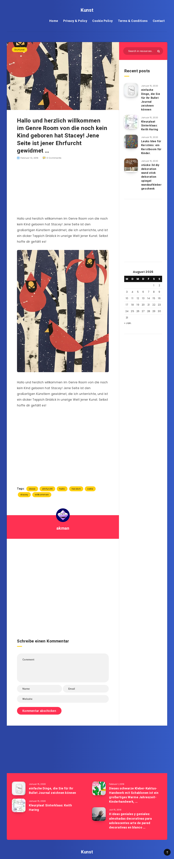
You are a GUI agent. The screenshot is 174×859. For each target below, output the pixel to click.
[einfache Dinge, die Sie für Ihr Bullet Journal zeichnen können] (131, 90)
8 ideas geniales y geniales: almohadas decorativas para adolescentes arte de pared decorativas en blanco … (130, 820)
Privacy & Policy (75, 21)
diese (32, 488)
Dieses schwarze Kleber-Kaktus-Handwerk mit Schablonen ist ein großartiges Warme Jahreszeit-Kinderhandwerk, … (134, 795)
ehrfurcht (47, 488)
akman (62, 528)
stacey (24, 494)
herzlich (76, 488)
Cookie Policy (102, 21)
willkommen (42, 494)
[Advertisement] (63, 189)
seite (90, 488)
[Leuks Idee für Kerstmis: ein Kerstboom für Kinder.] (131, 141)
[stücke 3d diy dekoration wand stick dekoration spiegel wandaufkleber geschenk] (131, 165)
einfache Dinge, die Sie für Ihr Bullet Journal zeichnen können (150, 99)
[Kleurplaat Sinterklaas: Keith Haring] (131, 122)
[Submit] (158, 51)
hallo (62, 488)
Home (53, 21)
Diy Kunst (19, 49)
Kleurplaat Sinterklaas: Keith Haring (149, 125)
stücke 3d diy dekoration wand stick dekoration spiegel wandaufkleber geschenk (151, 176)
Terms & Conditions (132, 21)
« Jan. (128, 323)
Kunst (87, 10)
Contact (159, 21)
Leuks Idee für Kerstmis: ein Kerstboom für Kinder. (151, 147)
